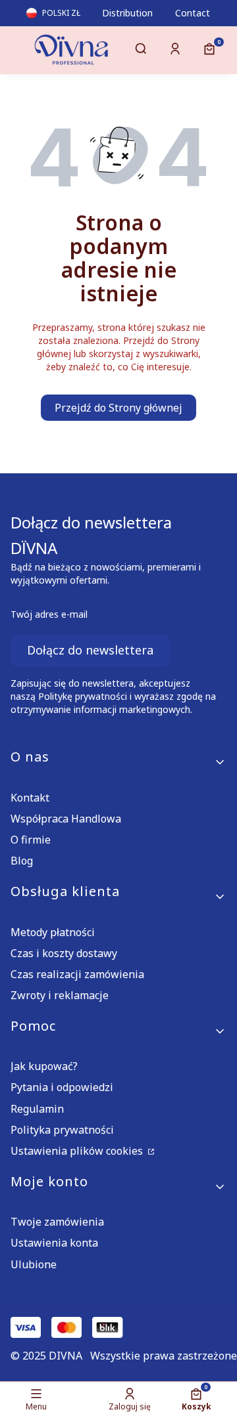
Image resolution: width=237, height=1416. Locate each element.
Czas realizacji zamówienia (77, 974)
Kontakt (30, 797)
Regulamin (37, 1109)
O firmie (31, 839)
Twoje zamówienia (57, 1221)
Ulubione (34, 1264)
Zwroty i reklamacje (60, 995)
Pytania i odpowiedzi (62, 1087)
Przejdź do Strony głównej (118, 407)
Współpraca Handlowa (66, 818)
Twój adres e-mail (49, 614)
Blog (22, 860)
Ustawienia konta (54, 1242)
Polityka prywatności (62, 1130)
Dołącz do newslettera (90, 650)
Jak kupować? (44, 1066)
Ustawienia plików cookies (78, 1151)
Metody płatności (53, 932)
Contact (192, 13)
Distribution (127, 13)
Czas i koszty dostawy (64, 953)
